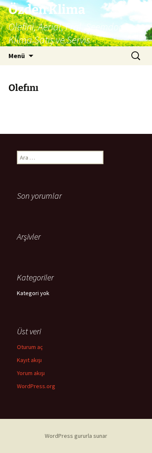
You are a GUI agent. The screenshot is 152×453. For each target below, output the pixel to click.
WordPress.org (36, 386)
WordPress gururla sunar (76, 436)
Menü (16, 55)
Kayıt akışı (29, 360)
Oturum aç (30, 347)
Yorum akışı (31, 373)
